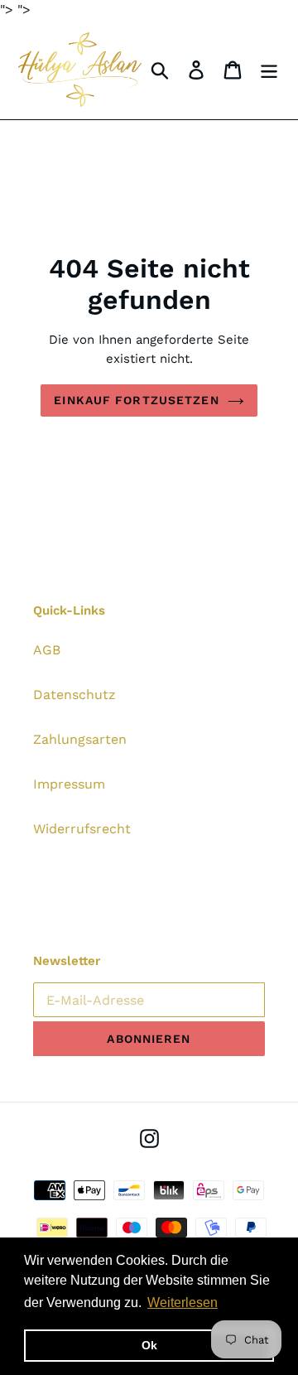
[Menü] (269, 70)
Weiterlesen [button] (182, 1302)
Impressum (69, 784)
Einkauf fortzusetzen (136, 400)
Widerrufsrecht (82, 829)
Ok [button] (149, 1345)
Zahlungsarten (80, 739)
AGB (46, 650)
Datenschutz (74, 694)
